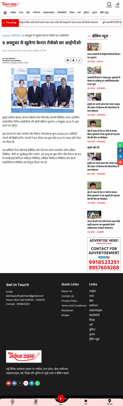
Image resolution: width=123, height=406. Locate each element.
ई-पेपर (36, 404)
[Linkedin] (31, 383)
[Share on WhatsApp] (120, 145)
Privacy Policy (69, 301)
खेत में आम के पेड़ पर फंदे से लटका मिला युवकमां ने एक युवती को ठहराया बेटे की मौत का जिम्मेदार (103, 134)
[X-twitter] (20, 383)
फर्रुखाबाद (101, 88)
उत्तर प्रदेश (91, 62)
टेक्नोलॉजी (61, 13)
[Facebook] (14, 383)
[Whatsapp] (37, 383)
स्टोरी (85, 404)
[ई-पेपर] (36, 401)
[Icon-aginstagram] (25, 383)
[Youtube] (8, 383)
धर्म (79, 13)
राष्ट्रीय (13, 13)
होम (12, 404)
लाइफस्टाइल (48, 13)
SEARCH (109, 7)
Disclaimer (67, 311)
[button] (68, 60)
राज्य (21, 13)
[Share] (120, 162)
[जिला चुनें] (109, 401)
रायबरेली (100, 232)
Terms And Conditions (74, 306)
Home (5, 36)
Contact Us (68, 296)
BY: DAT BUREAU (8, 58)
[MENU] (117, 4)
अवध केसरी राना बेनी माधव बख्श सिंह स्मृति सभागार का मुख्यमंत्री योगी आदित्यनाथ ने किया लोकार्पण (103, 225)
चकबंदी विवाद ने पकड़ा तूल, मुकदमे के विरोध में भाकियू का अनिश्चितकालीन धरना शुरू (103, 81)
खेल (28, 13)
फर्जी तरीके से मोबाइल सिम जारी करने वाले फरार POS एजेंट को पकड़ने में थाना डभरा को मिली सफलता (48, 23)
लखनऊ (100, 62)
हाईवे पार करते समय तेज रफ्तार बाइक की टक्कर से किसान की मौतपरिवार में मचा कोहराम (103, 108)
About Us (67, 291)
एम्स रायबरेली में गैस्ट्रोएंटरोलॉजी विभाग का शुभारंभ (103, 56)
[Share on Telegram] (120, 156)
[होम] (12, 401)
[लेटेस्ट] (61, 398)
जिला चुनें (109, 404)
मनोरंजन (36, 13)
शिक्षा (72, 13)
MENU (117, 7)
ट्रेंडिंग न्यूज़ (104, 13)
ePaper (65, 315)
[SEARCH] (109, 4)
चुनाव (94, 13)
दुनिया (86, 13)
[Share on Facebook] (120, 151)
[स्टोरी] (86, 401)
